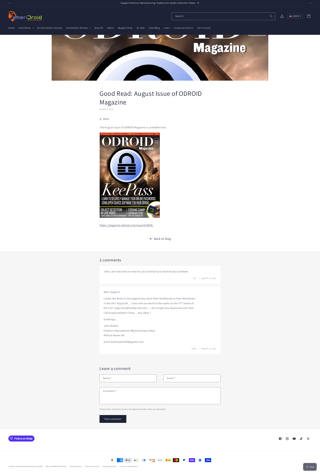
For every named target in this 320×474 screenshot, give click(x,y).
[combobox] (223, 16)
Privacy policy (76, 466)
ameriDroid (20, 466)
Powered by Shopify (34, 466)
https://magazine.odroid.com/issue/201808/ (126, 225)
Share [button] (106, 118)
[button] (26, 27)
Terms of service (92, 466)
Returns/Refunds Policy (56, 466)
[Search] (271, 16)
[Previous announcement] (9, 3)
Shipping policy (109, 466)
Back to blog (162, 239)
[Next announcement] (310, 3)
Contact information (129, 466)
